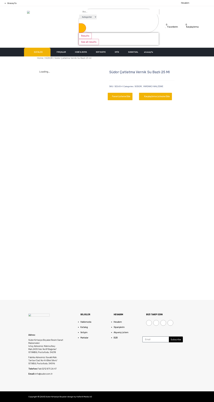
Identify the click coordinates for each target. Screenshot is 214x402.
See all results (88, 42)
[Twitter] (156, 323)
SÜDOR (49, 58)
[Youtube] (163, 323)
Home (40, 58)
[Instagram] (170, 323)
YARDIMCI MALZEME (153, 86)
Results (85, 35)
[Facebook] (149, 323)
